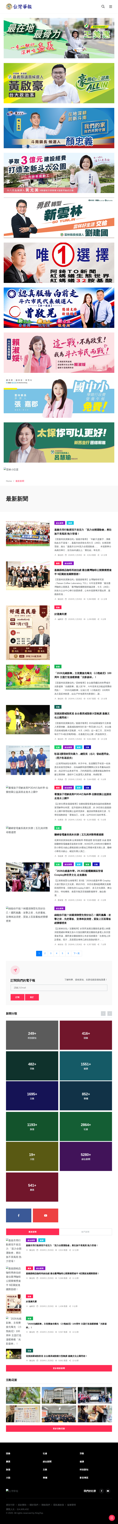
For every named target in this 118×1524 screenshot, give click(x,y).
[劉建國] (59, 218)
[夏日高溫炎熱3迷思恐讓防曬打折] (23, 1413)
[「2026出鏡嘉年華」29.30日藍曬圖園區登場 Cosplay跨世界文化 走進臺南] (28, 877)
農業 (58, 563)
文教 (87, 747)
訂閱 (18, 997)
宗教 (58, 707)
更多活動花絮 (59, 1428)
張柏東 (60, 856)
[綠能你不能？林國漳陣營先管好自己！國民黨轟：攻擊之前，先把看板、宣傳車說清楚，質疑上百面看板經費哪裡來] (28, 914)
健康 (70, 523)
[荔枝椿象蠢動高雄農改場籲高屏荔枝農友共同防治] (23, 1395)
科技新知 (84, 1469)
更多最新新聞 (59, 1368)
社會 (58, 747)
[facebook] (18, 1215)
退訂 (32, 997)
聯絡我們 (45, 1505)
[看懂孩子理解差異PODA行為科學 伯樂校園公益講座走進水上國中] (28, 790)
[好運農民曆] (28, 632)
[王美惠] (59, 38)
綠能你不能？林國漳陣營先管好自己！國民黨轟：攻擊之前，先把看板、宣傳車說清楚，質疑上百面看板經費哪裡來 (82, 919)
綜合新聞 (59, 523)
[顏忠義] (59, 128)
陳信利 (60, 555)
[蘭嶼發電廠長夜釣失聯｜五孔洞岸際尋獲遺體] (28, 830)
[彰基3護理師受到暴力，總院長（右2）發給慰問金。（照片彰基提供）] (28, 760)
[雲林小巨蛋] (59, 469)
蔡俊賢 (60, 900)
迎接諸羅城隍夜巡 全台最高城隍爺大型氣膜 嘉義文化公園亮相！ (56, 1356)
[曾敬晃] (59, 308)
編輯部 (60, 619)
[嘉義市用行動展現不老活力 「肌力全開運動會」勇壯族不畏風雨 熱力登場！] (28, 533)
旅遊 (58, 667)
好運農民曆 (60, 614)
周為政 (60, 779)
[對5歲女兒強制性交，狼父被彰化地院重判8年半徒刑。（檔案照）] (59, 1395)
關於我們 (34, 1505)
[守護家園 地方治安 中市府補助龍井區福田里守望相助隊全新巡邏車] (95, 1395)
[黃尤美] (59, 173)
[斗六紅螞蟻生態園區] (59, 263)
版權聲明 (71, 1505)
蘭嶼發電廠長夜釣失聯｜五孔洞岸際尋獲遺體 (79, 834)
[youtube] (45, 1215)
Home (9, 481)
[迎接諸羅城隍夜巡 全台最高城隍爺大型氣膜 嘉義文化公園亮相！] (28, 719)
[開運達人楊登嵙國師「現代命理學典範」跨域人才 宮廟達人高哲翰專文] (59, 1413)
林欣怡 (60, 944)
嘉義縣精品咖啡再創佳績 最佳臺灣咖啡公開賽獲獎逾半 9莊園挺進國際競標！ (62, 1273)
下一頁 (77, 953)
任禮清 (60, 820)
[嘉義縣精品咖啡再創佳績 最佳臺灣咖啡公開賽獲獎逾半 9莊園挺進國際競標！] (28, 575)
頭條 (58, 607)
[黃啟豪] (59, 83)
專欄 (45, 1477)
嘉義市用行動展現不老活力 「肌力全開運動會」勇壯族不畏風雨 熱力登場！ (62, 1245)
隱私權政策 (58, 1505)
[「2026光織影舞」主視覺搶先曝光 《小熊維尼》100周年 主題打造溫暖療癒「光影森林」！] (28, 677)
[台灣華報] (19, 6)
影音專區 (84, 1477)
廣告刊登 (10, 1505)
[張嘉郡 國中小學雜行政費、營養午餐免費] (59, 397)
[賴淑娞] (59, 352)
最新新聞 (33, 1232)
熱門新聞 (85, 1232)
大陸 (8, 1477)
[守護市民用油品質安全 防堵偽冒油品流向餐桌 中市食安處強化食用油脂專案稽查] (95, 1413)
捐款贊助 (22, 1505)
